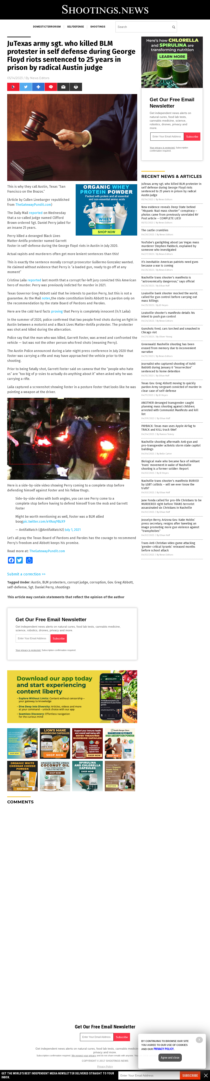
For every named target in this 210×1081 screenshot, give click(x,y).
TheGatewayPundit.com (33, 205)
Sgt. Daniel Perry (41, 587)
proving (57, 311)
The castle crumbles (154, 230)
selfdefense (75, 26)
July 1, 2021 (73, 530)
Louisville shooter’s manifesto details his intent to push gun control (168, 314)
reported (36, 213)
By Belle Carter (164, 453)
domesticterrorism (47, 26)
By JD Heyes (162, 305)
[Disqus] (72, 859)
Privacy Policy (105, 1066)
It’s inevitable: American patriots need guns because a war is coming (169, 263)
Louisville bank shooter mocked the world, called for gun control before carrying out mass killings (169, 297)
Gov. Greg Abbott (120, 582)
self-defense (17, 587)
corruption (98, 582)
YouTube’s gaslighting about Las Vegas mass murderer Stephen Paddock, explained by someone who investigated (170, 246)
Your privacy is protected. (28, 650)
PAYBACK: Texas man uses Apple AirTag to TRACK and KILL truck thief (168, 427)
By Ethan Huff (162, 285)
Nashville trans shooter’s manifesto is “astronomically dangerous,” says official (168, 279)
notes (46, 298)
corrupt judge (77, 582)
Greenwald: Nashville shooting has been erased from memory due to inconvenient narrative (168, 348)
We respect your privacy (84, 1055)
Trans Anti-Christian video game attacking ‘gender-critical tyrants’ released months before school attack (168, 546)
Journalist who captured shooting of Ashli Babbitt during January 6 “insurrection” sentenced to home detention (168, 367)
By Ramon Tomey (165, 434)
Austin (36, 582)
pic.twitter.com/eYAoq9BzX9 (44, 521)
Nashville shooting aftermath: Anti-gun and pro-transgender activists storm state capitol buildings (171, 445)
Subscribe (190, 1076)
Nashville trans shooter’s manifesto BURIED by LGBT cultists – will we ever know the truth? (170, 484)
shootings (97, 26)
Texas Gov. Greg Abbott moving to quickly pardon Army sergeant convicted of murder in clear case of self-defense (171, 387)
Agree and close (170, 1057)
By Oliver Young (164, 336)
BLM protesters (54, 582)
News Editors (39, 78)
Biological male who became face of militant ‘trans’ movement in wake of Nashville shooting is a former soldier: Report (170, 465)
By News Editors (164, 199)
